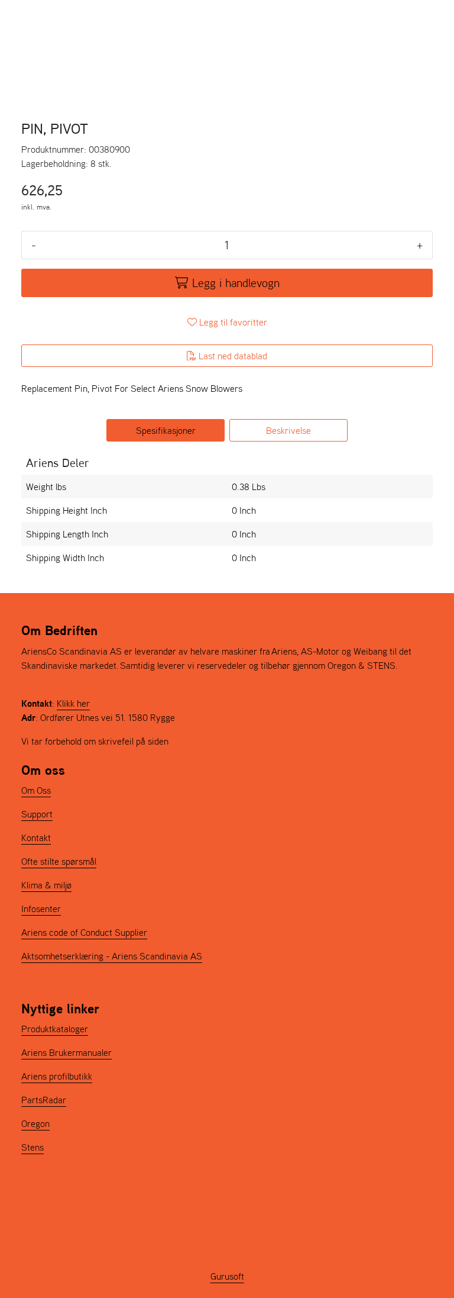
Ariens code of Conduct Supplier (84, 932)
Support (37, 814)
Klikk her (73, 703)
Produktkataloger (54, 1029)
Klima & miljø (46, 885)
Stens (32, 1147)
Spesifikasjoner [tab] (166, 430)
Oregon (35, 1123)
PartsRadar (43, 1100)
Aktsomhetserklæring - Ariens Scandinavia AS (111, 956)
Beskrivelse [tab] (288, 430)
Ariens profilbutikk (56, 1076)
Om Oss (36, 790)
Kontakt (36, 837)
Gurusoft (227, 1276)
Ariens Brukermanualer (66, 1052)
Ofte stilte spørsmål (58, 861)
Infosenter (41, 908)
